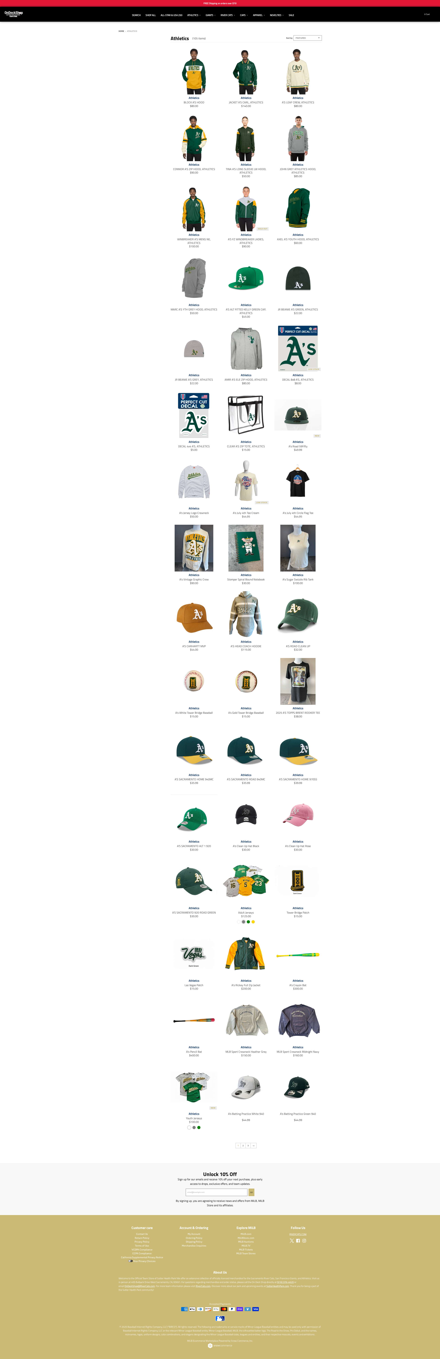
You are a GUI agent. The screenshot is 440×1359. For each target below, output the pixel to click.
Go (251, 1192)
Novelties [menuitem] (275, 15)
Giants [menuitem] (209, 15)
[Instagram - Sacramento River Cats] (304, 1241)
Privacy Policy (142, 1241)
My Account (194, 1234)
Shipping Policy (194, 1241)
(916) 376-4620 (285, 1282)
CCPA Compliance (142, 1253)
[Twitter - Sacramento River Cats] (292, 1241)
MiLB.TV (246, 1245)
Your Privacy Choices (144, 1261)
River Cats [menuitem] (227, 15)
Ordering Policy (194, 1237)
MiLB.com (246, 1234)
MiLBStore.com (246, 1237)
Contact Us (142, 1234)
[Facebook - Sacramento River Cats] (298, 1241)
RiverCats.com (203, 1286)
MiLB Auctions (246, 1241)
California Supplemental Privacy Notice (142, 1257)
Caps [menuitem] (243, 15)
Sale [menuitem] (291, 15)
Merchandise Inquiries (194, 1245)
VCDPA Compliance (142, 1249)
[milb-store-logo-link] (220, 1320)
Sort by (289, 38)
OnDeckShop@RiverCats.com (140, 1286)
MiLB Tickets (246, 1249)
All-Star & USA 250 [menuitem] (171, 15)
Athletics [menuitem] (192, 15)
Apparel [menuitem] (258, 15)
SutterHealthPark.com (277, 1286)
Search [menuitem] (136, 15)
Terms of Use (142, 1245)
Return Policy (142, 1237)
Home (121, 31)
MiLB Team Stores (246, 1253)
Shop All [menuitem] (151, 15)
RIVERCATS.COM (297, 1234)
